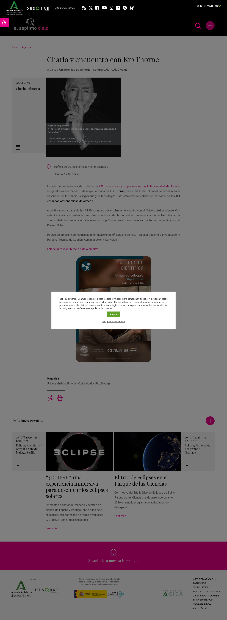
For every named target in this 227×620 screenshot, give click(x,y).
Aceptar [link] (113, 314)
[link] (4, 22)
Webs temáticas (207, 6)
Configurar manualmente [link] (113, 322)
